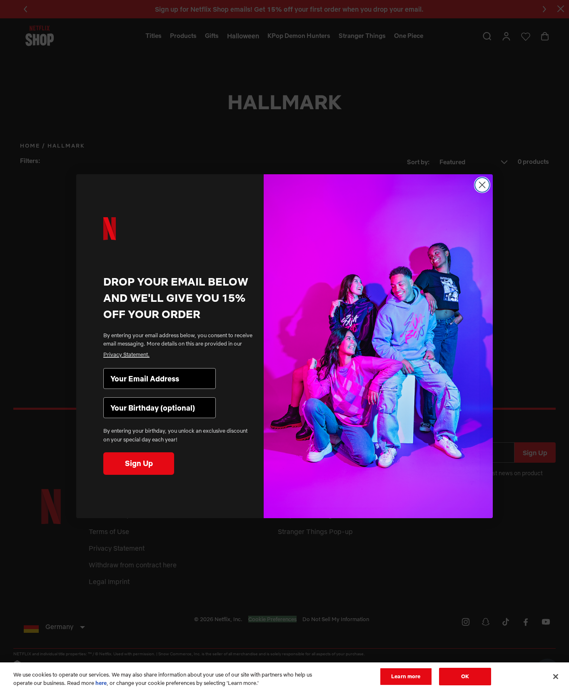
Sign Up (139, 463)
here (101, 682)
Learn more (405, 676)
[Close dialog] (482, 185)
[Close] (556, 676)
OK (465, 676)
